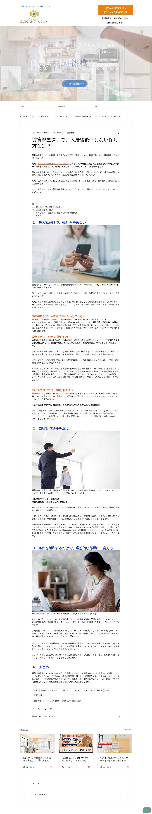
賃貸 (35, 690)
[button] (129, 116)
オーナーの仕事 (101, 116)
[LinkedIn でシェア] (45, 709)
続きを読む (114, 116)
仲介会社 (55, 690)
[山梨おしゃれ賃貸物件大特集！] (37, 743)
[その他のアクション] (118, 132)
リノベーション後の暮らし (40, 116)
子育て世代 (38, 695)
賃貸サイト (66, 690)
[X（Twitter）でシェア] (39, 709)
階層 (107, 690)
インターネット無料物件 (93, 690)
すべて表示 (128, 730)
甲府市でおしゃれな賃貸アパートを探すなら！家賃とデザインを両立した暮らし (114, 759)
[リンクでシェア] (51, 709)
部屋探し (44, 690)
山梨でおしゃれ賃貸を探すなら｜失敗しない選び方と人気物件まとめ (37, 759)
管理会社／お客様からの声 (82, 116)
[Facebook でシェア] (33, 709)
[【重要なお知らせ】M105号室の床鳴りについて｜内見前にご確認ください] (76, 743)
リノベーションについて (62, 116)
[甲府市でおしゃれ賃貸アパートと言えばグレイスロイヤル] (114, 743)
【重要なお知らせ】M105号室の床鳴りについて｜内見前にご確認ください (76, 759)
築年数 (77, 690)
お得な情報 (37, 701)
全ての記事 (23, 116)
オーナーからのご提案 (51, 701)
